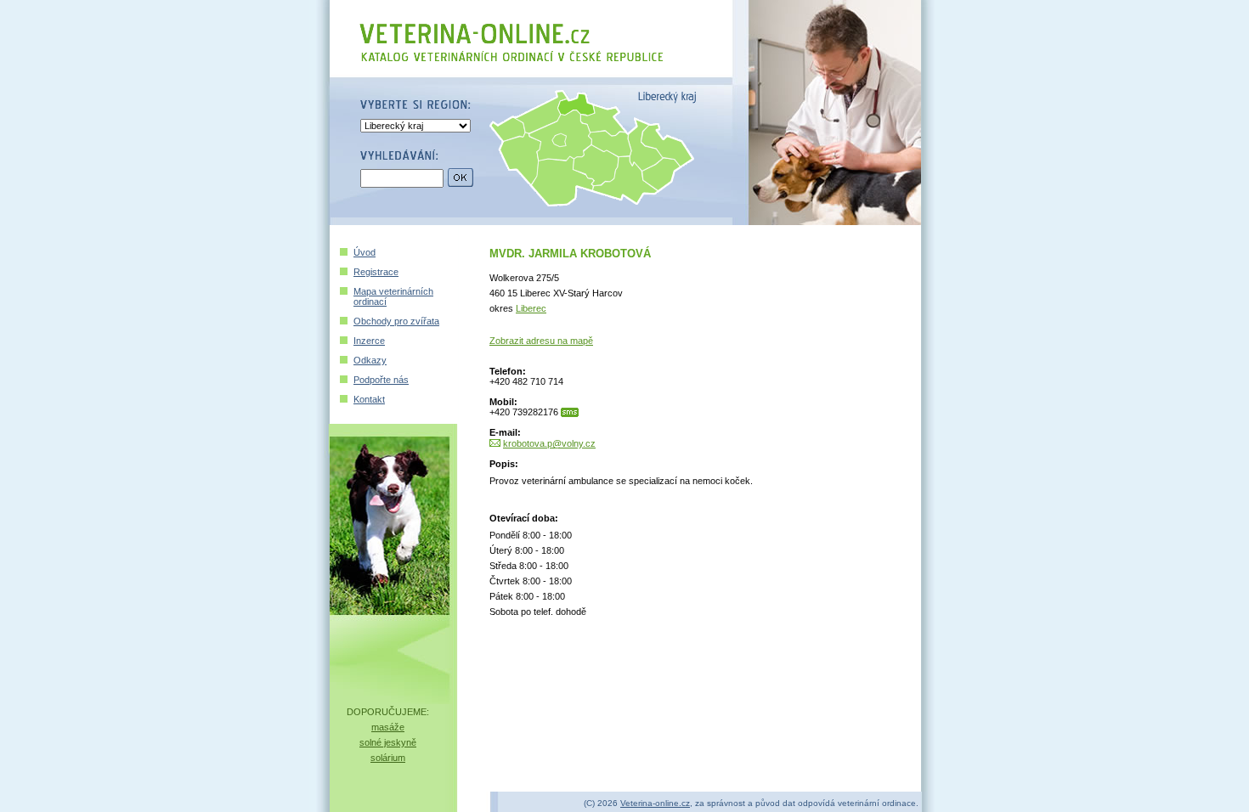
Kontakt (369, 399)
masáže (387, 727)
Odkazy (370, 360)
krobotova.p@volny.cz (549, 443)
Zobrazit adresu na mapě (541, 341)
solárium (387, 758)
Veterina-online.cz (655, 803)
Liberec (531, 308)
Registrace (375, 272)
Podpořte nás (381, 380)
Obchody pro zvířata (396, 321)
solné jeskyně (387, 742)
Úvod (364, 252)
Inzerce (369, 341)
